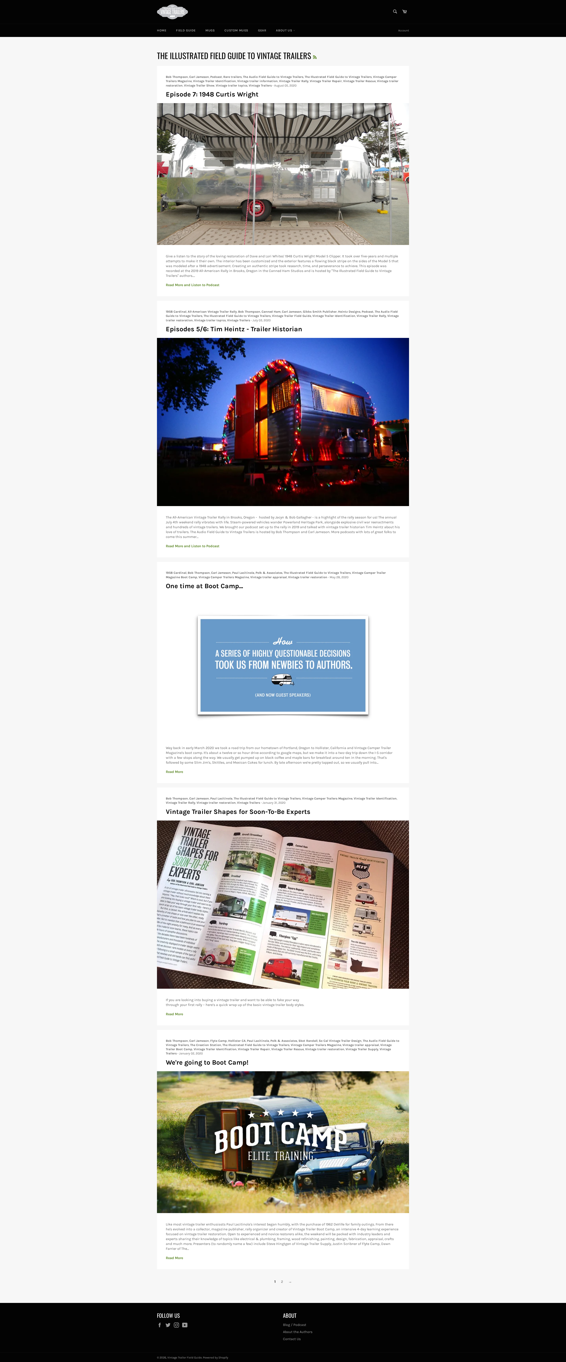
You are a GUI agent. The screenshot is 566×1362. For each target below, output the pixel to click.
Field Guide (186, 30)
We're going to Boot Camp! (207, 1062)
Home (161, 30)
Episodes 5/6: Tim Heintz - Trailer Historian (234, 329)
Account (403, 30)
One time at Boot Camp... (204, 586)
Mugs (210, 30)
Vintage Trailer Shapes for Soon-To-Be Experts (238, 812)
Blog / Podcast (294, 1325)
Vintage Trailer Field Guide (184, 1357)
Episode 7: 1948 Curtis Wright (212, 94)
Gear (262, 30)
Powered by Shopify (215, 1357)
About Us (284, 30)
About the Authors (297, 1332)
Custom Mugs (236, 30)
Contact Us (292, 1339)
